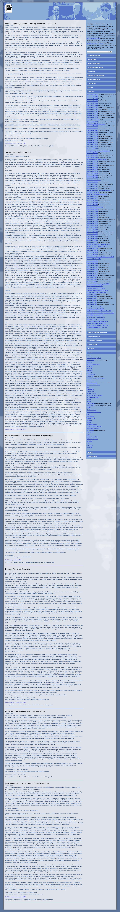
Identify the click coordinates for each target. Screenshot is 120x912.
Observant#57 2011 (92, 157)
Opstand (89, 422)
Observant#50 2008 (92, 173)
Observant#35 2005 (92, 215)
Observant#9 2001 (92, 277)
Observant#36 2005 (92, 213)
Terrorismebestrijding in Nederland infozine (98, 190)
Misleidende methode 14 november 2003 (98, 244)
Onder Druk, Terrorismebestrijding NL (97, 194)
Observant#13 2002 (92, 269)
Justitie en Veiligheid (94, 63)
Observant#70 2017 (92, 128)
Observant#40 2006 (92, 202)
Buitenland (90, 370)
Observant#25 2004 (92, 236)
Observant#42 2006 (92, 198)
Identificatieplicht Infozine (94, 180)
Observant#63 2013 (92, 142)
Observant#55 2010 (92, 163)
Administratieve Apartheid (94, 358)
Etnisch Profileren (91, 393)
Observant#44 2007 (92, 188)
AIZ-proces (90, 366)
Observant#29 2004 (92, 227)
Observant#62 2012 (92, 144)
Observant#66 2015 (92, 136)
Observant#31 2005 (92, 223)
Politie (88, 435)
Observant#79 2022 (92, 105)
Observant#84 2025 (92, 94)
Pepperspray (90, 432)
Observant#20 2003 (92, 250)
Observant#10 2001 (92, 275)
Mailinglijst (91, 348)
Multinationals (90, 416)
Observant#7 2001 (92, 282)
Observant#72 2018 (92, 121)
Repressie (89, 441)
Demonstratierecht (92, 383)
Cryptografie (90, 376)
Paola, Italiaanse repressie (94, 426)
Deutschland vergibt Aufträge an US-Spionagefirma (25, 711)
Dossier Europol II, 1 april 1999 (95, 309)
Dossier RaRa (90, 391)
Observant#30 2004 (92, 225)
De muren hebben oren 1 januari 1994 (97, 321)
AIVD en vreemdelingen (93, 364)
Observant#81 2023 (92, 101)
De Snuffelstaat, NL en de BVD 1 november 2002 (100, 257)
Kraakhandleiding (93, 344)
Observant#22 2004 (92, 242)
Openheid (89, 420)
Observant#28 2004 (92, 230)
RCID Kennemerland (92, 439)
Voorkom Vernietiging (94, 336)
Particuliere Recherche (93, 428)
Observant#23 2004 (92, 240)
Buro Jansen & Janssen (93, 38)
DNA (88, 387)
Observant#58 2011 (92, 155)
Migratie (89, 414)
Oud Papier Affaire (92, 424)
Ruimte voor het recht (93, 192)
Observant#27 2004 (92, 232)
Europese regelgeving (93, 397)
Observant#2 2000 (92, 302)
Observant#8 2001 (92, 279)
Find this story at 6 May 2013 (13, 560)
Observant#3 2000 (92, 300)
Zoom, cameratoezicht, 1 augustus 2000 (98, 284)
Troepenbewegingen (94, 79)
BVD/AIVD (89, 372)
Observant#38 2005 (92, 209)
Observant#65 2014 (92, 138)
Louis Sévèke (90, 405)
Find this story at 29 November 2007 (15, 429)
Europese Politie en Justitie (94, 395)
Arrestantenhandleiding (93, 119)
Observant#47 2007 (92, 182)
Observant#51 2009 (92, 171)
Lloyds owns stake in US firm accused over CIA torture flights (29, 436)
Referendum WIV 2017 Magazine (97, 332)
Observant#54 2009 (92, 165)
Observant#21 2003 (92, 248)
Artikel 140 (90, 368)
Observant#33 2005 (92, 219)
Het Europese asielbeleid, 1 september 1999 (99, 311)
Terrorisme (90, 445)
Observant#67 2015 (92, 134)
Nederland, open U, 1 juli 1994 (95, 319)
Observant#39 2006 (92, 205)
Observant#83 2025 (92, 97)
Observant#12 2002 (92, 271)
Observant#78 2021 (92, 107)
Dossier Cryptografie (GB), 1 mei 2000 (97, 290)
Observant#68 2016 (92, 132)
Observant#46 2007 (92, 184)
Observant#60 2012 (92, 148)
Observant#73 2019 (92, 117)
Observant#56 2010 (92, 161)
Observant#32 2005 (92, 221)
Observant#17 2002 (92, 261)
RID (88, 443)
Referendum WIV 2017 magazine (96, 124)
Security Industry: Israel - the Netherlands (98, 151)
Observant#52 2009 (92, 169)
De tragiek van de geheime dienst (96, 378)
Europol (89, 399)
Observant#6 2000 (92, 294)
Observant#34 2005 (92, 217)
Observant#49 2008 (92, 176)
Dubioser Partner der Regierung (17, 569)
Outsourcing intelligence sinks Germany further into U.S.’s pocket (30, 23)
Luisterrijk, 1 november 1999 (95, 306)
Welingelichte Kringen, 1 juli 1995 (96, 317)
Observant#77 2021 (92, 109)
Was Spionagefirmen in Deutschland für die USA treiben (27, 783)
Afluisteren (90, 362)
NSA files (90, 87)
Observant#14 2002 (92, 267)
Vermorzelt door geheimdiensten (18, 152)
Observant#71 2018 (92, 126)
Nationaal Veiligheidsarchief (96, 75)
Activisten (89, 356)
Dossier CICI (90, 389)
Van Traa (89, 447)
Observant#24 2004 (92, 238)
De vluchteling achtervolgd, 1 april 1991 (98, 325)
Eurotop (89, 401)
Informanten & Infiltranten (94, 412)
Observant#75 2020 (92, 113)
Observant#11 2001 (92, 273)
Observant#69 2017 (92, 130)
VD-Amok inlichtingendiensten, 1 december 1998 (100, 313)
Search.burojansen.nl (94, 55)
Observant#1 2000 (92, 304)
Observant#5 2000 (92, 296)
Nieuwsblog (91, 71)
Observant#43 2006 (92, 196)
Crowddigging (92, 83)
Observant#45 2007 (92, 186)
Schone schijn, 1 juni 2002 (94, 259)
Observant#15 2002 (92, 265)
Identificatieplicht (91, 410)
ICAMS (88, 407)
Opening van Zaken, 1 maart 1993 (96, 323)
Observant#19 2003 (92, 252)
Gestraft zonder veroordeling (95, 207)
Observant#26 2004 (92, 234)
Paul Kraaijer (90, 430)
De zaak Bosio (91, 380)
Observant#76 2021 (92, 111)
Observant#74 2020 (92, 115)
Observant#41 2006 (92, 200)
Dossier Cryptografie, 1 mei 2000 (96, 288)
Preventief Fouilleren (92, 437)
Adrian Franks (90, 360)
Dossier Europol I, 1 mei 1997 (95, 315)
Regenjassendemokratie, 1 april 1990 (97, 327)
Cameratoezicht (91, 374)
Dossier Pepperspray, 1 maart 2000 (96, 292)
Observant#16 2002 (92, 263)
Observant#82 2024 (92, 99)
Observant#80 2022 (92, 103)
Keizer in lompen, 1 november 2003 (96, 246)
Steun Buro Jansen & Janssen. (95, 43)
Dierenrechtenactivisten (93, 385)
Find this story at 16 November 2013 (15, 143)
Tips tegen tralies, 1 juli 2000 (95, 286)
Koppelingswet (91, 403)
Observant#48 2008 (92, 178)
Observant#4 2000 (92, 298)
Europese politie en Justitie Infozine (96, 159)
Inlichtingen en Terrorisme (95, 67)
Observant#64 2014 (92, 140)
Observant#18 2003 (92, 254)
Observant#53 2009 (92, 167)
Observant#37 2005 (92, 211)
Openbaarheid (92, 59)
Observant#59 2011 (92, 153)
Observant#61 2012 (92, 146)
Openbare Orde (91, 418)
